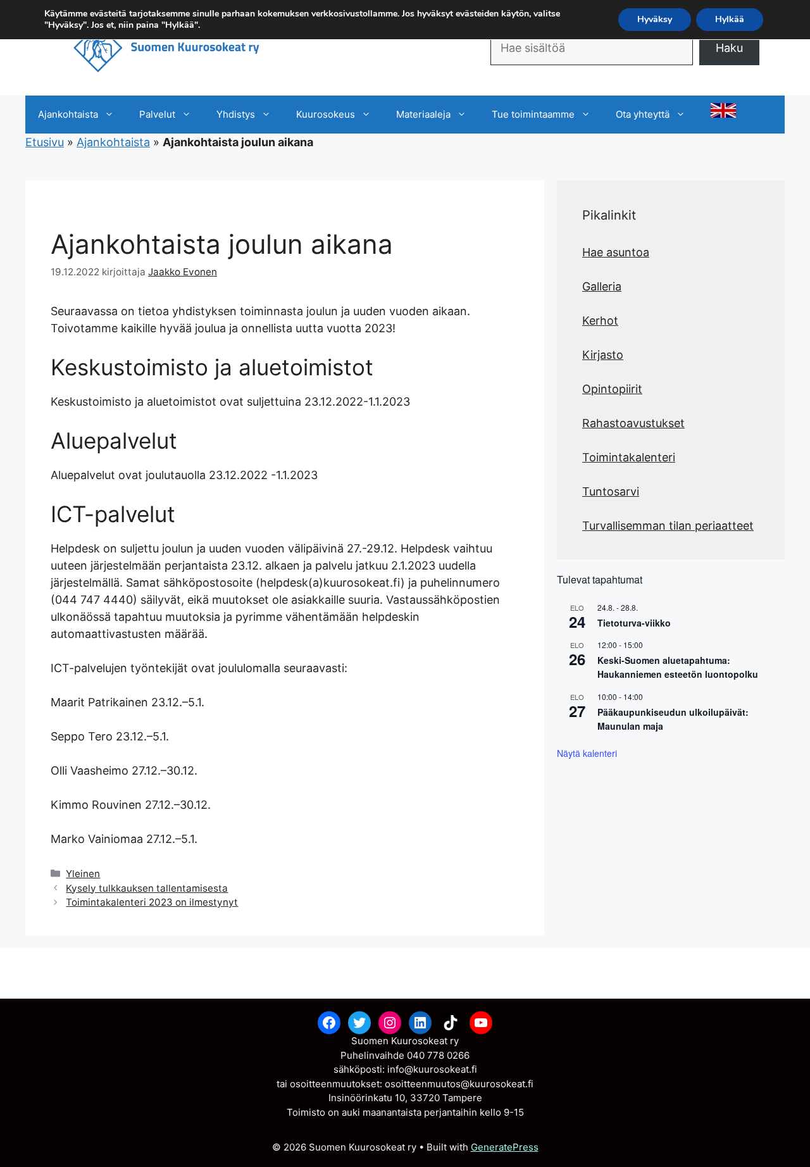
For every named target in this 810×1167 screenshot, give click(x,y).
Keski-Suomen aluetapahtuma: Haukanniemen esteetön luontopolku (677, 667)
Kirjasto (602, 354)
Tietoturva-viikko (634, 622)
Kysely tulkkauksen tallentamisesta (147, 888)
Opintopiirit (612, 389)
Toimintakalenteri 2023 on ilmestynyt (152, 902)
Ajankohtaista (68, 114)
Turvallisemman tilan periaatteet (668, 525)
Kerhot (600, 320)
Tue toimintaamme (533, 114)
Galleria (601, 286)
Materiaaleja (423, 114)
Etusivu (44, 142)
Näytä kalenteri (587, 753)
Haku (729, 47)
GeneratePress (505, 1147)
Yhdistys (235, 114)
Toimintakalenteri (628, 457)
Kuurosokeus (325, 114)
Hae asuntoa (615, 252)
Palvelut (157, 114)
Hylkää (729, 19)
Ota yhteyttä (643, 114)
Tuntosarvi (610, 491)
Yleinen (83, 874)
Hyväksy (654, 19)
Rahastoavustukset (633, 423)
